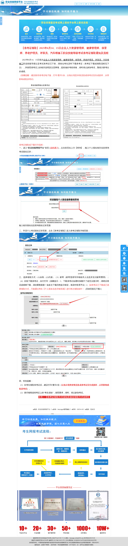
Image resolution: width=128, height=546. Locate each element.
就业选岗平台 (124, 275)
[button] (55, 522)
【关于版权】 (72, 545)
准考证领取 (92, 4)
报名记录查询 (124, 260)
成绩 (99, 4)
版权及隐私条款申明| (90, 540)
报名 (77, 4)
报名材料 (124, 270)
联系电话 (86, 538)
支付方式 (92, 538)
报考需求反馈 (124, 250)
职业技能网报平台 (44, 409)
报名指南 (124, 255)
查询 (81, 4)
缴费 (86, 4)
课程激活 (124, 265)
